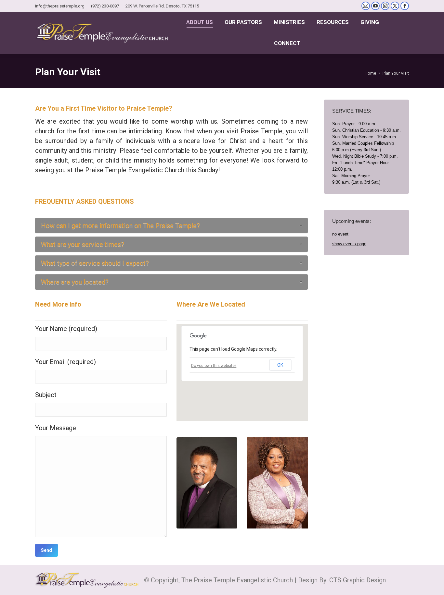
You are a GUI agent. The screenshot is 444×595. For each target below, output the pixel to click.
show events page (349, 243)
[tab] (171, 225)
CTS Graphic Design (357, 580)
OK (280, 365)
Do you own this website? (213, 365)
